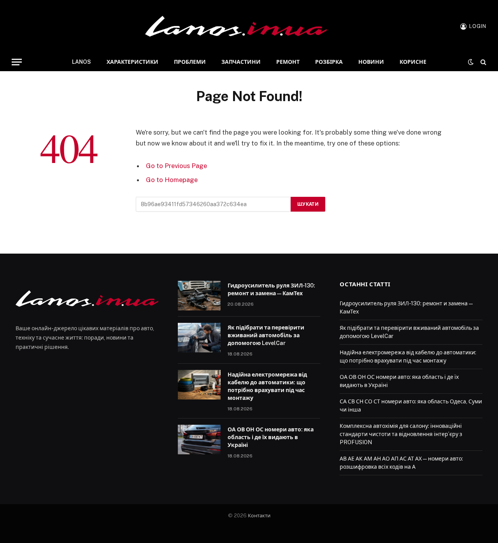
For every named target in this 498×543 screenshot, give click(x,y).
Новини (371, 62)
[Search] (482, 62)
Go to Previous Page (176, 166)
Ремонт (288, 62)
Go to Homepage (172, 180)
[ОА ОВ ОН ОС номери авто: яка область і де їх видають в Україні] (199, 439)
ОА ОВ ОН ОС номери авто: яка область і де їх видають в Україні (271, 437)
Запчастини (241, 62)
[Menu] (17, 62)
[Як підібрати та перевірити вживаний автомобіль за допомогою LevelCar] (199, 337)
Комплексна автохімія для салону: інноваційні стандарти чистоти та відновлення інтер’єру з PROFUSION (401, 434)
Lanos (81, 62)
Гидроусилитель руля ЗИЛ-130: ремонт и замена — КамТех (271, 289)
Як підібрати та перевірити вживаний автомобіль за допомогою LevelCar (266, 335)
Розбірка (329, 62)
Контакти (259, 515)
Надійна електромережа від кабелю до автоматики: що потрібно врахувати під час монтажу (267, 386)
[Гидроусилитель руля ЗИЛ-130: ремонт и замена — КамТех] (199, 295)
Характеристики (132, 62)
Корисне (413, 62)
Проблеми (190, 62)
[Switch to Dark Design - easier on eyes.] (470, 62)
